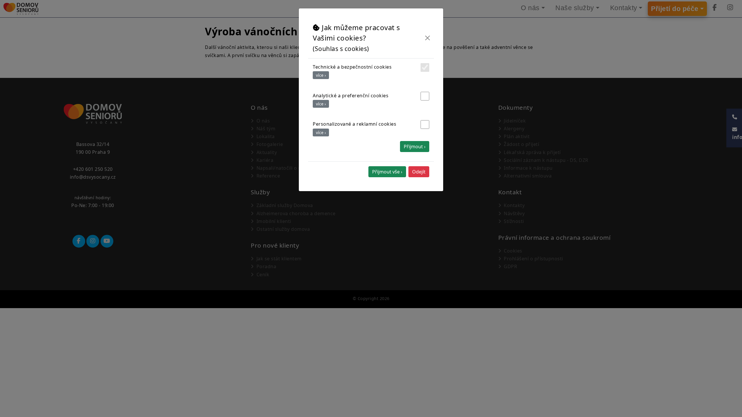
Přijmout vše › (387, 172)
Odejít (418, 172)
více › (321, 75)
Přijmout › (414, 146)
